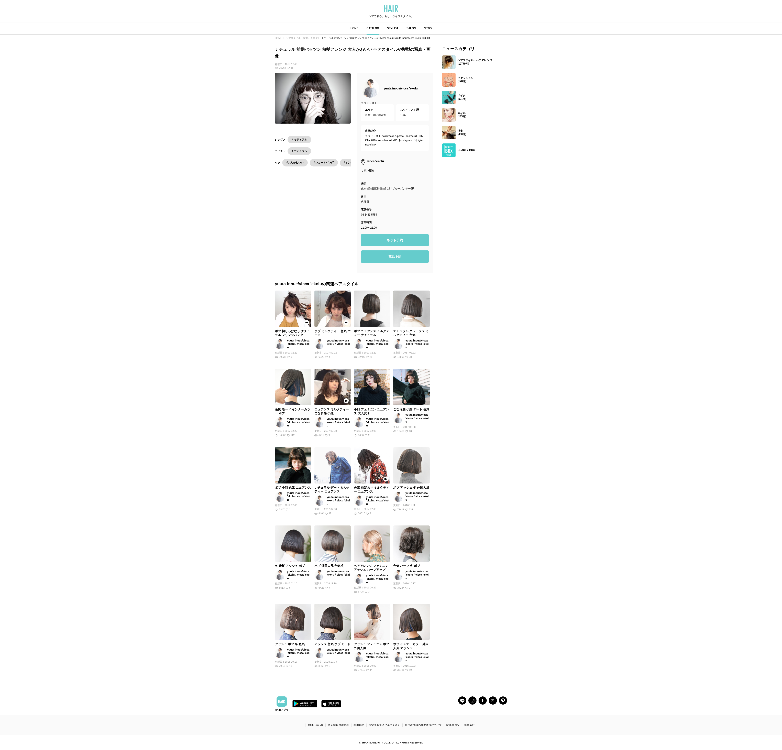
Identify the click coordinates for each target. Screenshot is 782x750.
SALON (411, 28)
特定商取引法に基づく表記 (384, 725)
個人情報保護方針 (338, 725)
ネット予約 (395, 240)
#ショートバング (324, 162)
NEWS (428, 28)
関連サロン (453, 725)
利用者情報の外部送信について (423, 725)
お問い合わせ (315, 725)
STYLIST (392, 28)
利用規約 (359, 725)
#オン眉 (348, 162)
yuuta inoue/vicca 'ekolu (400, 88)
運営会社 (469, 725)
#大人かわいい (295, 162)
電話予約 (394, 256)
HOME (354, 28)
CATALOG (373, 28)
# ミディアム (299, 139)
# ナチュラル (299, 150)
